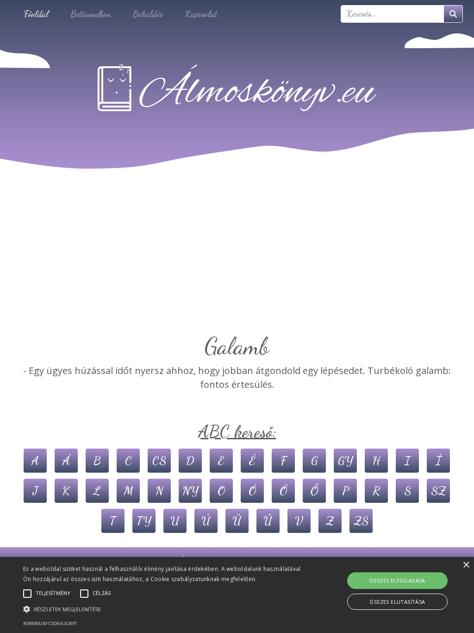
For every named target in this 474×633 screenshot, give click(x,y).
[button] (162, 609)
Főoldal (36, 13)
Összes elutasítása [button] (397, 601)
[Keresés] (453, 14)
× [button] (465, 565)
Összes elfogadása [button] (397, 580)
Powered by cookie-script (50, 623)
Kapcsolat (201, 13)
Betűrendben (91, 13)
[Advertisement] (237, 262)
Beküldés (148, 13)
